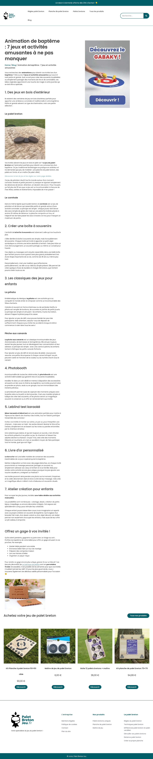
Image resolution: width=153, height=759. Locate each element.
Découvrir (21, 687)
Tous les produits (96, 11)
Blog (29, 20)
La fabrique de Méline (31, 564)
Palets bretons (79, 11)
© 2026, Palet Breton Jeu (76, 756)
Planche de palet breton (59, 11)
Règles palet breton (36, 11)
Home (7, 65)
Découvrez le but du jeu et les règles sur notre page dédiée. (28, 176)
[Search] (146, 15)
